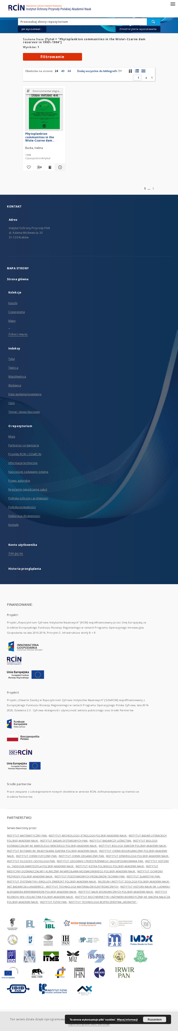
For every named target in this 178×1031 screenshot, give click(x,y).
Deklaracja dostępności (24, 516)
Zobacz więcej (18, 334)
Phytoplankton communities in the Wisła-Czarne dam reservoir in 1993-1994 (41, 137)
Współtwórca (17, 377)
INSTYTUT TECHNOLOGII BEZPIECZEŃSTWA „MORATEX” (103, 902)
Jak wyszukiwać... (32, 29)
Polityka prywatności (22, 507)
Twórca (13, 368)
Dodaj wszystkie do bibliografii (97, 71)
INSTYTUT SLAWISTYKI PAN (143, 876)
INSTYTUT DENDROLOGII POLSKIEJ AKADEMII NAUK (137, 856)
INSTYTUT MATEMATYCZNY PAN (27, 835)
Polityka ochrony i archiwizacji (28, 498)
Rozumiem (155, 1019)
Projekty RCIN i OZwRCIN (24, 454)
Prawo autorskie (19, 481)
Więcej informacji (127, 1019)
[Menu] (172, 3)
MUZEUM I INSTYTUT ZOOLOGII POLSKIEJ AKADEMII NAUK (134, 881)
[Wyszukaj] (153, 21)
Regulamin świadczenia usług (27, 489)
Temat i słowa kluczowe (24, 412)
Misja (11, 436)
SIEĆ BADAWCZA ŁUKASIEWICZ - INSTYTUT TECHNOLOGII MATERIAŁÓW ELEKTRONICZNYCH (63, 886)
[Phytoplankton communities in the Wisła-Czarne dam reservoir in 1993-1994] (44, 111)
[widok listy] (143, 70)
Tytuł (11, 359)
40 (62, 71)
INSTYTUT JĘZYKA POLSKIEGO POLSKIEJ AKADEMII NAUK (110, 866)
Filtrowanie (52, 56)
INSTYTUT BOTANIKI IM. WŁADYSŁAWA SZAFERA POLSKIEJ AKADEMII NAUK (52, 851)
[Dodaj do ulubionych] (28, 167)
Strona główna (18, 279)
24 (56, 71)
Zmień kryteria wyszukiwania (137, 29)
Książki (12, 303)
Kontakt (13, 525)
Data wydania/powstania (24, 394)
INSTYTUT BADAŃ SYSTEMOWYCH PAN (64, 840)
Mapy (12, 321)
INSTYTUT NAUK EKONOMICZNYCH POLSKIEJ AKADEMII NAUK (116, 891)
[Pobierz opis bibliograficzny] (39, 167)
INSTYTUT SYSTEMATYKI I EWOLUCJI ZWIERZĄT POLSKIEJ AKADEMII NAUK (52, 881)
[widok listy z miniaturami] (137, 70)
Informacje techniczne (23, 463)
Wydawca (14, 385)
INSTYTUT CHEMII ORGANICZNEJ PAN (82, 856)
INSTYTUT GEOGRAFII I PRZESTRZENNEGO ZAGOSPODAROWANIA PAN (100, 861)
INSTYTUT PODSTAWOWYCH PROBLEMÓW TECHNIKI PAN (89, 876)
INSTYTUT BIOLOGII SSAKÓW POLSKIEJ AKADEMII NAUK (133, 845)
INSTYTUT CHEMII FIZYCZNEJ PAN (36, 856)
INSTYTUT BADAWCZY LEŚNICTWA (110, 840)
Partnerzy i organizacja (23, 445)
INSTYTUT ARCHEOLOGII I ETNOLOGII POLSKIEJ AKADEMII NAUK (88, 835)
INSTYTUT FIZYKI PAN (53, 902)
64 (69, 71)
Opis (11, 403)
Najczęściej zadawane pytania (28, 472)
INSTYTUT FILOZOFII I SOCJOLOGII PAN (31, 861)
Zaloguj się (15, 553)
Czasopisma (16, 312)
